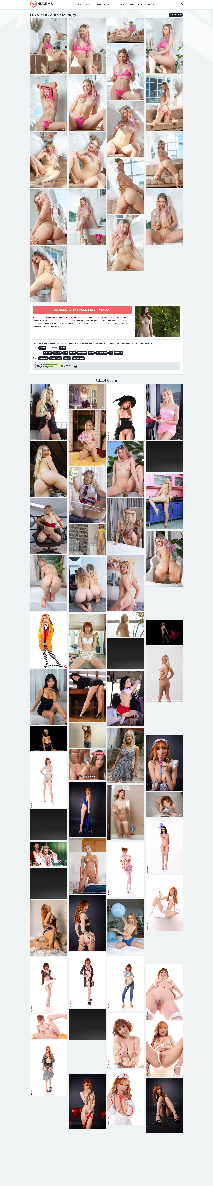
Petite (91, 353)
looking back (78, 358)
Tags (132, 5)
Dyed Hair (47, 353)
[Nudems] (41, 4)
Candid (72, 353)
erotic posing (55, 358)
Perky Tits (82, 353)
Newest (89, 5)
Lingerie (57, 353)
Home (80, 5)
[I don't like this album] (40, 366)
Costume (118, 353)
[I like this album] (36, 366)
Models (123, 5)
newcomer (43, 358)
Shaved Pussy (101, 353)
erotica (67, 358)
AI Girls (141, 5)
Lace (65, 353)
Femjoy (42, 348)
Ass (110, 353)
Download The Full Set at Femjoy (82, 309)
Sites (114, 5)
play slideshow (176, 15)
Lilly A (62, 348)
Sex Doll (152, 5)
